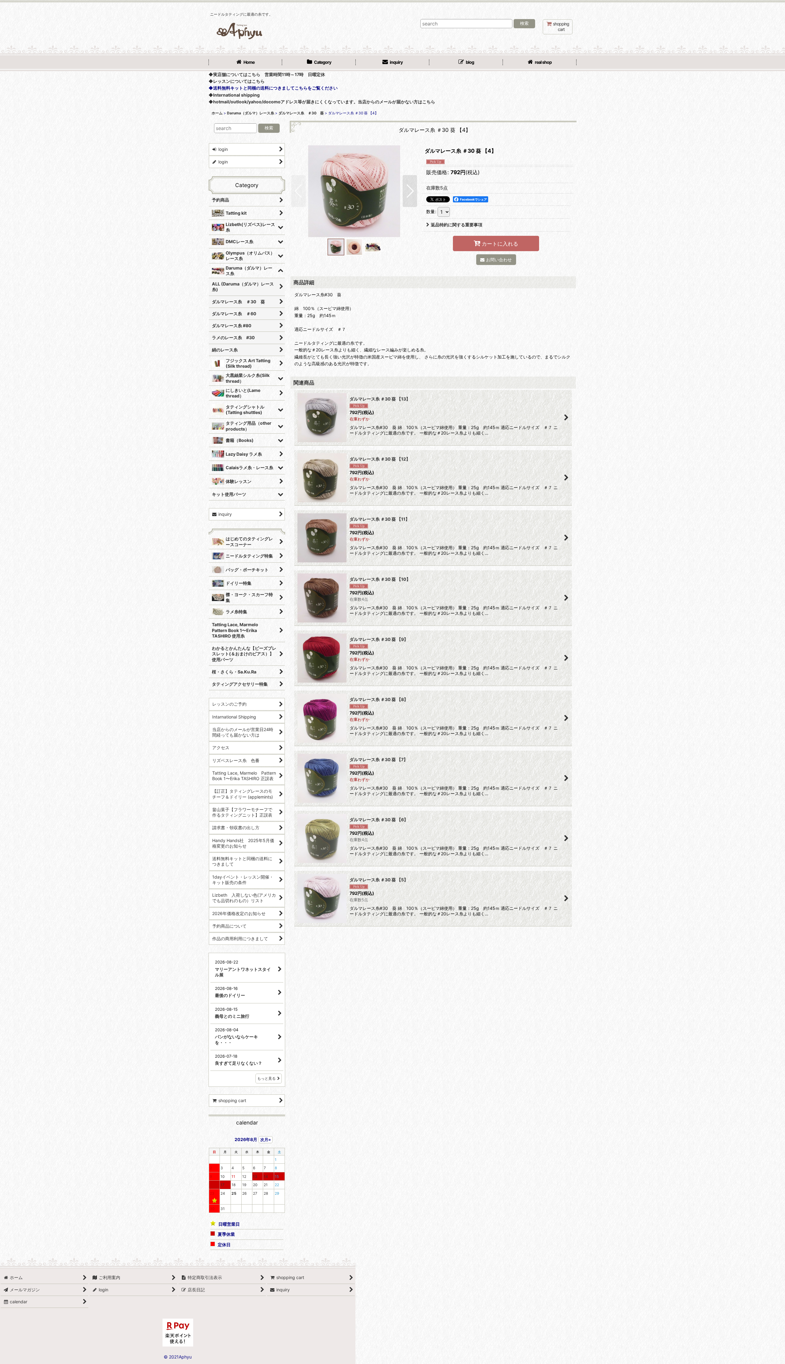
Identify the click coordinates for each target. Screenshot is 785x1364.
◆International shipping (234, 95)
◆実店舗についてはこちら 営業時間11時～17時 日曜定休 (267, 74)
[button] (298, 191)
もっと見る (266, 1078)
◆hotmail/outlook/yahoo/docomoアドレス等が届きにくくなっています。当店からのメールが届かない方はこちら (322, 101)
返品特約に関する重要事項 (456, 224)
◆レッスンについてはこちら (237, 81)
